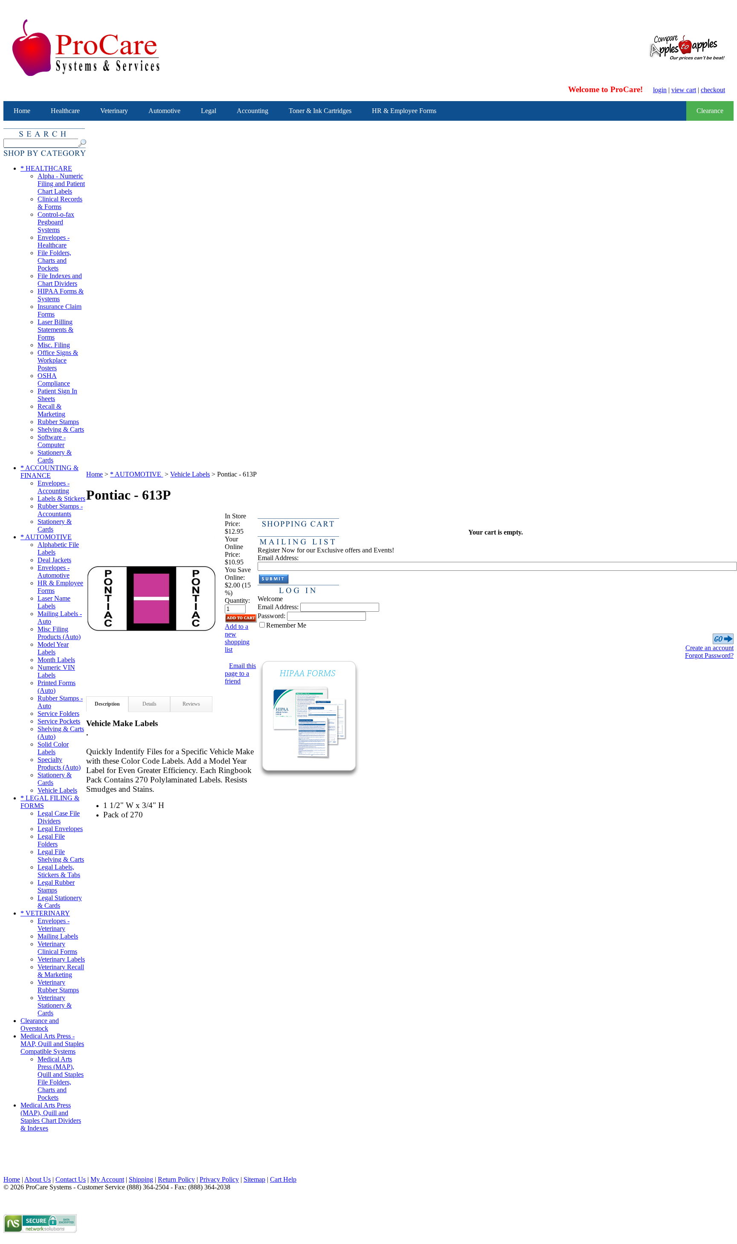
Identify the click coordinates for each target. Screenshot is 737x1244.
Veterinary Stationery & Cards (55, 1005)
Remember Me (286, 625)
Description (107, 704)
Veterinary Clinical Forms (57, 947)
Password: (271, 615)
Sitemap (254, 1179)
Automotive (164, 110)
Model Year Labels (53, 648)
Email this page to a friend (240, 673)
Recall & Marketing (51, 410)
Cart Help (283, 1179)
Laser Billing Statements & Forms (55, 329)
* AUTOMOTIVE (46, 537)
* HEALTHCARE (46, 168)
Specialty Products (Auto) (59, 763)
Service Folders (58, 713)
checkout (713, 89)
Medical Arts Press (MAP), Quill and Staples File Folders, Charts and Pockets (61, 1078)
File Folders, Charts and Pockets (54, 260)
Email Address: (278, 557)
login (660, 89)
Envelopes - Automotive (54, 571)
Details (149, 704)
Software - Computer (52, 440)
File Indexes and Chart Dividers (60, 279)
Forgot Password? (709, 655)
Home (22, 110)
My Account (107, 1179)
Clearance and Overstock (39, 1024)
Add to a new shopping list (237, 638)
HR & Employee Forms (404, 110)
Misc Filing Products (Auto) (59, 632)
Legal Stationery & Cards (60, 901)
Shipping (141, 1179)
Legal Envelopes (60, 828)
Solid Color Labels (53, 748)
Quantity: (237, 600)
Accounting (252, 110)
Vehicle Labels (57, 790)
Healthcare (65, 110)
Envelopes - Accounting (54, 487)
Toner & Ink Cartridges (320, 110)
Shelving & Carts (61, 429)
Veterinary (114, 110)
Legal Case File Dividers (59, 817)
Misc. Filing (54, 345)
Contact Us (70, 1179)
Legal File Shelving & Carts (61, 855)
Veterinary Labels (61, 959)
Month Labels (56, 659)
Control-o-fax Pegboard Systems (56, 222)
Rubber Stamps (58, 421)
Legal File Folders (51, 840)
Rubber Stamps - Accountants (60, 510)
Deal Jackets (54, 560)
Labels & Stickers (61, 498)
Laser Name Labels (54, 602)
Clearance (709, 110)
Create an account (709, 647)
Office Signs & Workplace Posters (58, 360)
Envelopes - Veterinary (54, 924)
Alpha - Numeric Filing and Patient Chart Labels (61, 183)
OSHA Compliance (54, 379)
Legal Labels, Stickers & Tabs (59, 870)
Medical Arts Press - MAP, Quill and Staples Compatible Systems (52, 1043)
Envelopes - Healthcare (54, 241)
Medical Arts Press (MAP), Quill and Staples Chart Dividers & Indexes (50, 1117)
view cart (683, 89)
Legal (208, 110)
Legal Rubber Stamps (56, 886)
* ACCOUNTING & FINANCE (49, 471)
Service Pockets (59, 721)
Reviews (191, 704)
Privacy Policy (219, 1179)
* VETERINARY (45, 913)
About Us (37, 1179)
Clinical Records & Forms (60, 202)
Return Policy (176, 1179)
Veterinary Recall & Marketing (61, 970)
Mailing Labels (58, 936)
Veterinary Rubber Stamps (58, 986)
